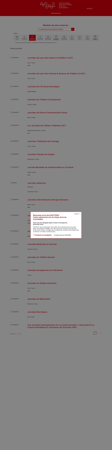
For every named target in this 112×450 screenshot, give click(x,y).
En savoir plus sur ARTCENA (62, 235)
